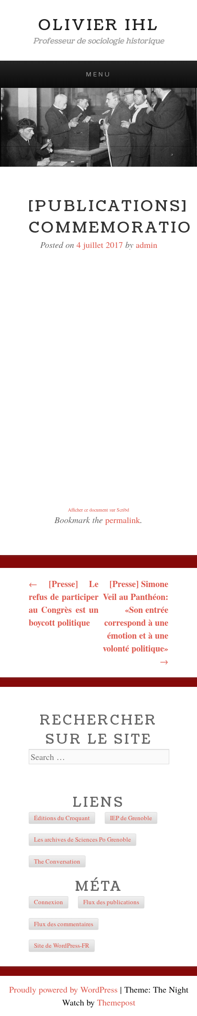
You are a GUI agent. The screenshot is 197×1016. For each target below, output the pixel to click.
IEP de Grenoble (131, 817)
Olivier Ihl (98, 25)
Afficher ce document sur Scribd (98, 509)
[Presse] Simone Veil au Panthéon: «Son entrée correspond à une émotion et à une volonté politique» (135, 622)
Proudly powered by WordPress (63, 989)
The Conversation (57, 861)
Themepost (116, 1002)
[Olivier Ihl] (98, 127)
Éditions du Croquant (62, 817)
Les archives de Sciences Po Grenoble (82, 839)
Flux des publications (111, 902)
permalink (122, 519)
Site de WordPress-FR (61, 945)
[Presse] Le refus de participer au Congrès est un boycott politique (63, 603)
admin (146, 244)
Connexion (48, 902)
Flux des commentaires (63, 924)
